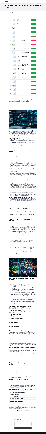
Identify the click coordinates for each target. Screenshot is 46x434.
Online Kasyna (15, 1)
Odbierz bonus (33, 32)
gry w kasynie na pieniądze (14, 158)
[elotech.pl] (6, 1)
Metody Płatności (20, 1)
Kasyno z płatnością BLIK (23, 353)
